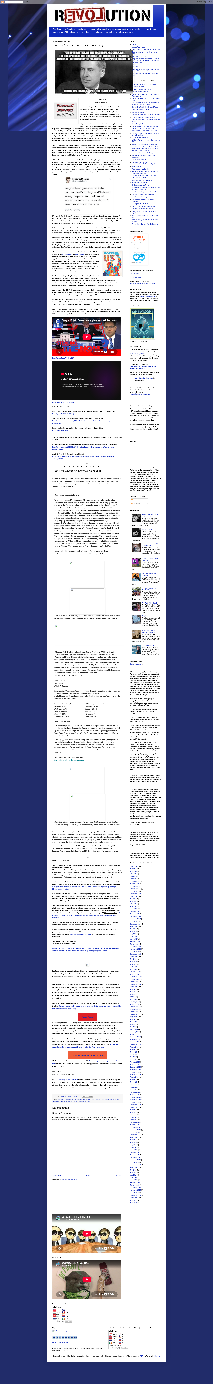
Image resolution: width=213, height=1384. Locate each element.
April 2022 (133, 997)
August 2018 (134, 1107)
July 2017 (133, 1140)
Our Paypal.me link (136, 277)
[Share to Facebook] (90, 1096)
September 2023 (135, 954)
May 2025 (133, 904)
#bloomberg (69, 1099)
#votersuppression (66, 1101)
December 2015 (135, 1187)
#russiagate (56, 1101)
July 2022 (133, 989)
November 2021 (135, 1009)
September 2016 (135, 1165)
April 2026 (133, 876)
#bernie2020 (61, 1099)
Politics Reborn (137, 166)
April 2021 (133, 1027)
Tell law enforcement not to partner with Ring (87, 1055)
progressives (87, 1101)
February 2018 (135, 1122)
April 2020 (133, 1057)
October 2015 (134, 1192)
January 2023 (134, 974)
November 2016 (135, 1160)
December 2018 (135, 1097)
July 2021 (133, 1019)
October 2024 (134, 921)
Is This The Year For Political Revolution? (149, 631)
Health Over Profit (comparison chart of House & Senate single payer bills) (145, 127)
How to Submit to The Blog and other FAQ (146, 49)
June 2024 (133, 931)
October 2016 (134, 1162)
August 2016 (134, 1167)
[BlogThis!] (85, 1096)
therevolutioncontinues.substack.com (142, 284)
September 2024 (135, 924)
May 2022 (133, 994)
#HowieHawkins (109, 1099)
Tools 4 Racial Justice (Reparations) (144, 206)
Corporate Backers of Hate (141, 110)
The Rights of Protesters (140, 204)
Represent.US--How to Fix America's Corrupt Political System (144, 176)
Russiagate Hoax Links (139, 56)
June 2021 (133, 1022)
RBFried (142, 1356)
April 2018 (133, 1117)
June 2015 (133, 1203)
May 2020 (133, 1054)
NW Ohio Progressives (139, 160)
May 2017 (133, 1145)
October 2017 (134, 1132)
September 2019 (135, 1074)
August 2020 (134, 1047)
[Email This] (83, 1096)
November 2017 (135, 1130)
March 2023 (134, 969)
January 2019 (134, 1095)
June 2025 (133, 901)
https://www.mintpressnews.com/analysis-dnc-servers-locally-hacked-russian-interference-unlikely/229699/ (83, 457)
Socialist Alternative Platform (141, 185)
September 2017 (135, 1135)
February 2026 (135, 881)
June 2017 (133, 1142)
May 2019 (133, 1085)
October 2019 (134, 1072)
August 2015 (134, 1197)
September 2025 (135, 894)
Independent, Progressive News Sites (144, 131)
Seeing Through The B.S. (140, 182)
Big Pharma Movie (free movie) (142, 89)
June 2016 (133, 1172)
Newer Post (57, 1175)
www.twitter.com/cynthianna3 (140, 394)
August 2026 (134, 866)
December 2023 (135, 946)
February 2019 (135, 1092)
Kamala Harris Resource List (141, 137)
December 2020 (135, 1037)
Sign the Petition (87, 1017)
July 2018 (133, 1110)
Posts (135, 500)
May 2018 (133, 1115)
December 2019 (135, 1067)
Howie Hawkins (67, 254)
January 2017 (134, 1155)
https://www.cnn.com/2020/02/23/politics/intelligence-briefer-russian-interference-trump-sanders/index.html (83, 448)
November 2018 (135, 1100)
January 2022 (134, 1004)
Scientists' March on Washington (142, 180)
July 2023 (133, 959)
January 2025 (134, 914)
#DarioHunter (86, 1099)
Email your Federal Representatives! (144, 117)
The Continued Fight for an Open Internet (145, 192)
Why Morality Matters (149, 645)
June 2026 (133, 871)
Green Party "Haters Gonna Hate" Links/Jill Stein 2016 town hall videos (146, 70)
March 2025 (134, 909)
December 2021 (135, 1007)
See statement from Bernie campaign (69, 760)
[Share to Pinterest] (92, 1096)
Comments (136, 504)
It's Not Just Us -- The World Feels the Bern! (151, 545)
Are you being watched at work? (67, 1079)
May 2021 (133, 1024)
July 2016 (133, 1170)
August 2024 (134, 926)
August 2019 (134, 1077)
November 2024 (135, 919)
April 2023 (133, 966)
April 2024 (133, 936)
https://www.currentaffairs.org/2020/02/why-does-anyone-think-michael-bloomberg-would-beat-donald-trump (85, 422)
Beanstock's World (138, 87)
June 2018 (133, 1112)
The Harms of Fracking (139, 197)
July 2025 (133, 899)
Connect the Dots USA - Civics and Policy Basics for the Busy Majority (145, 103)
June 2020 (133, 1052)
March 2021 (134, 1029)
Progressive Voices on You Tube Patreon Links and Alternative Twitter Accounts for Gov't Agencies (145, 60)
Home (88, 1175)
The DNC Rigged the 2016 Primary (143, 194)
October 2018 (134, 1102)
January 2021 (134, 1034)
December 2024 (135, 916)
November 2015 (135, 1190)
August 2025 (134, 896)
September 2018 (135, 1105)
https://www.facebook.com (144, 378)
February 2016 (135, 1182)
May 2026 (133, 874)
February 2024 (135, 941)
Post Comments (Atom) (69, 1179)
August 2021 (134, 1017)
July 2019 (133, 1080)
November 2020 (135, 1039)
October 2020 (134, 1042)
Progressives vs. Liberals (140, 169)
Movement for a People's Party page (144, 153)
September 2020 (135, 1044)
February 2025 (135, 911)
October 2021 (134, 1012)
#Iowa (117, 1099)
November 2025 (135, 889)
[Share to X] (87, 1096)
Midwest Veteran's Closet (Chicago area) (145, 144)
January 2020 (134, 1064)
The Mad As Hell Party (147, 296)
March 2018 (134, 1120)
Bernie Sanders (69, 251)
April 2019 (133, 1087)
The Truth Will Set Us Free (150, 603)
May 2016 (133, 1175)
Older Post (118, 1175)
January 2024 (134, 944)
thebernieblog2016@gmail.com (141, 354)
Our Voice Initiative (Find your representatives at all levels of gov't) (144, 163)
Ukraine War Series (138, 47)
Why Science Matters (149, 616)
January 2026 (134, 884)
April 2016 (133, 1177)
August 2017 (134, 1137)
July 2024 (133, 929)
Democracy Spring (138, 112)
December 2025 (135, 886)
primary (80, 1101)
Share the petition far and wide (80, 934)
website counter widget (60, 1342)
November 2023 (135, 949)
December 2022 (135, 977)
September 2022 (135, 984)
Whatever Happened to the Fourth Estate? (151, 589)
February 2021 (135, 1032)
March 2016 (134, 1180)
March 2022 (134, 999)
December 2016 (135, 1157)
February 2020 (135, 1062)
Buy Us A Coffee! (135, 273)
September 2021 (135, 1014)
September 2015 (135, 1195)
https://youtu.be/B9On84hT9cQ (63, 414)
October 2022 (134, 982)
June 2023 (133, 961)
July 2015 (133, 1200)
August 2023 (134, 957)
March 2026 (134, 879)
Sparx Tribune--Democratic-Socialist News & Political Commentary (146, 188)
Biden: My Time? (147, 529)
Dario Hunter (80, 254)
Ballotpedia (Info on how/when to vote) (144, 84)
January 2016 (134, 1185)
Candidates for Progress (140, 92)
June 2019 (133, 1082)
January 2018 (134, 1125)
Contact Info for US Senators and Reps (145, 107)
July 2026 (133, 869)
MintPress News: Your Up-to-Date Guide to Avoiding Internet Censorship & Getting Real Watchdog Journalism (146, 148)
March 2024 (134, 939)
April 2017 (133, 1147)
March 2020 (134, 1059)
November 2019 (135, 1069)
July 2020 (133, 1049)
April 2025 (133, 906)
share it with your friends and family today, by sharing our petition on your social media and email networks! (87, 915)
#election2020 (100, 1099)
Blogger (157, 1356)
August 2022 (134, 987)
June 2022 (133, 992)
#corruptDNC (78, 1099)
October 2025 (134, 891)
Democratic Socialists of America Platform (146, 114)
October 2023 (134, 951)
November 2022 (135, 979)
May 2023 (133, 964)
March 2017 (134, 1150)
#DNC (93, 1099)
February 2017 (135, 1152)
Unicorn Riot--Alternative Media (142, 209)
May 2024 (133, 934)
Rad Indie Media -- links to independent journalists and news (145, 172)
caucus (75, 1101)
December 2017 (135, 1127)
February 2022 (135, 1002)
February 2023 (135, 972)
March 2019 (134, 1089)
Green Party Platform (139, 124)
